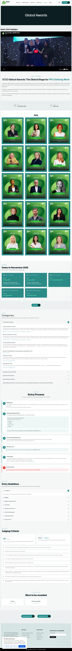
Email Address (53, 632)
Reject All (15, 646)
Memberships (25, 2)
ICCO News (39, 635)
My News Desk (40, 637)
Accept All (22, 646)
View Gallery (36, 603)
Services (32, 2)
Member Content (40, 633)
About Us (18, 2)
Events (45, 2)
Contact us (39, 639)
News (50, 2)
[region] (14, 643)
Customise (7, 646)
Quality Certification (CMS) (27, 633)
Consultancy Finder (26, 635)
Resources (39, 2)
